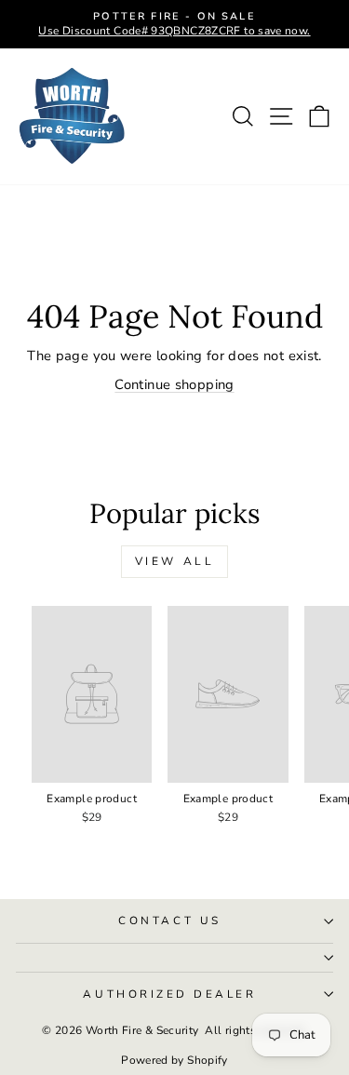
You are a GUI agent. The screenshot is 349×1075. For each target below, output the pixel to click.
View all (175, 561)
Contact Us (169, 920)
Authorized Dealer (169, 994)
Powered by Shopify (174, 1060)
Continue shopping (174, 384)
